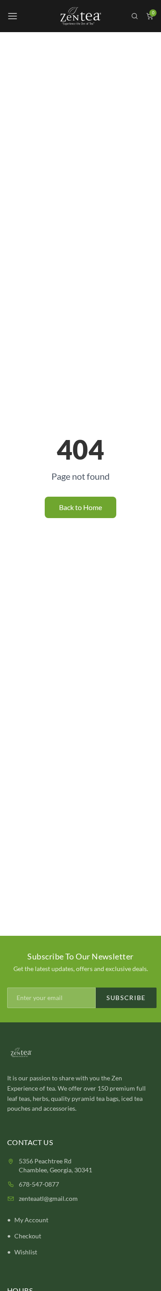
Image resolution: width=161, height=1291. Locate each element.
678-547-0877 (39, 1184)
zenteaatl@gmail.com (48, 1198)
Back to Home (80, 507)
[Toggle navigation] (12, 16)
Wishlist (25, 1252)
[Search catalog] (135, 16)
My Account (31, 1220)
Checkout (27, 1236)
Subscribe (126, 997)
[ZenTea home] (80, 16)
